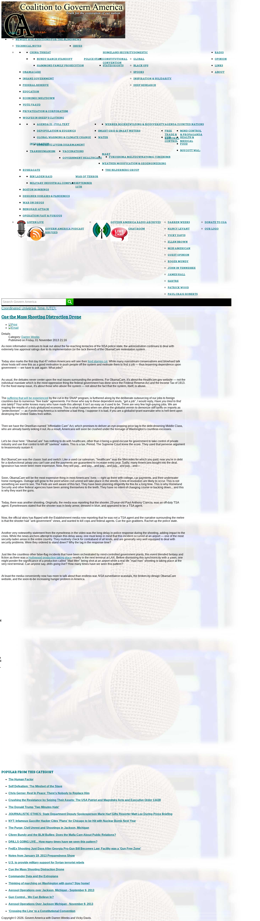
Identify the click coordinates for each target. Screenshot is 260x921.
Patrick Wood (178, 287)
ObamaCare (32, 72)
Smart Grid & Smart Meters (119, 130)
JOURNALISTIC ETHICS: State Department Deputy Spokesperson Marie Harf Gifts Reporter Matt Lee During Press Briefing (90, 813)
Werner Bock (115, 124)
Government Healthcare (82, 157)
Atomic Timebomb (156, 156)
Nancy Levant (179, 228)
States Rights (113, 65)
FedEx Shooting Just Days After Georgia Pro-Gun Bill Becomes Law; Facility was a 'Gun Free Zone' (74, 848)
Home (12, 32)
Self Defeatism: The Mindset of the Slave (35, 786)
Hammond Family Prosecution (60, 65)
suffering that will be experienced (27, 398)
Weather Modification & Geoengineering (134, 163)
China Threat (40, 52)
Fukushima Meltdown (126, 156)
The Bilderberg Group (122, 170)
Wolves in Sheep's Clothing (43, 117)
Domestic (140, 52)
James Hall (176, 274)
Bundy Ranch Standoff (55, 59)
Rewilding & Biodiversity (145, 124)
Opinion (221, 59)
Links (219, 65)
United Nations (192, 124)
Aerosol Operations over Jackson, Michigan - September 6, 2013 (51, 890)
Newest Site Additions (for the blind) (44, 39)
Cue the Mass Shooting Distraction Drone (41, 317)
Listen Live (35, 222)
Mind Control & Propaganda (191, 132)
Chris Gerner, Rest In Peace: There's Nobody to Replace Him (48, 793)
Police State (93, 59)
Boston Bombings (36, 189)
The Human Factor (20, 779)
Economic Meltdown (39, 98)
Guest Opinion (178, 254)
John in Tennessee (182, 267)
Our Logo (212, 228)
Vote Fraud (32, 104)
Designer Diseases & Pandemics (46, 196)
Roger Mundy (178, 261)
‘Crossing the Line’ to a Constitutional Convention (41, 911)
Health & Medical (187, 139)
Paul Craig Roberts (183, 294)
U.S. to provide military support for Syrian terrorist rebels (46, 862)
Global (138, 59)
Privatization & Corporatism (45, 111)
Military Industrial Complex (52, 183)
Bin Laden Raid (41, 176)
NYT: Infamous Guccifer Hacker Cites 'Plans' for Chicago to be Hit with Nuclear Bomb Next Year (72, 820)
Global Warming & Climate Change (64, 137)
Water (103, 137)
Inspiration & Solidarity (152, 78)
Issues (77, 45)
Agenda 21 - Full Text (53, 124)
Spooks (138, 72)
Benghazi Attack (36, 209)
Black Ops (140, 65)
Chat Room (136, 228)
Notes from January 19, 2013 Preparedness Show (41, 855)
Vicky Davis (176, 235)
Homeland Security (118, 52)
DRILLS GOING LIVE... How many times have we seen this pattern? (52, 841)
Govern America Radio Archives (136, 222)
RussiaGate (31, 170)
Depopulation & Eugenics (56, 130)
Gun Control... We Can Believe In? (31, 897)
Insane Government (38, 78)
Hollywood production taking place (50, 557)
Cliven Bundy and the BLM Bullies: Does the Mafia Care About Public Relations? (62, 834)
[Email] (13, 327)
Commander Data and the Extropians (33, 876)
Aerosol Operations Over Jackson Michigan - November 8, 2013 (50, 903)
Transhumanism (42, 151)
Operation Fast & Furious (42, 215)
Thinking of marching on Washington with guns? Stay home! (49, 883)
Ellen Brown (178, 241)
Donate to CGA (216, 222)
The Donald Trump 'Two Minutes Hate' (33, 807)
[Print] (12, 324)
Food (184, 143)
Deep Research (144, 85)
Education (31, 91)
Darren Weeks (179, 222)
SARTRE (173, 281)
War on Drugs (33, 202)
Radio (219, 52)
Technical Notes (28, 45)
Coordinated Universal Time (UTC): (28, 308)
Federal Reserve (36, 85)
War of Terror (86, 176)
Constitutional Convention (115, 60)
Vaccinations (72, 151)
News (77, 39)
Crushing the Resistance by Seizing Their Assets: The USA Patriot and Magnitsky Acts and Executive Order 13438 (84, 800)
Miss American (179, 248)
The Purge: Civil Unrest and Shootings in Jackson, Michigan (48, 827)
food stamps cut (97, 361)
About (219, 72)
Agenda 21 (172, 124)
